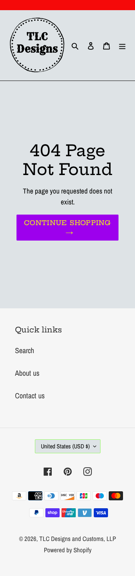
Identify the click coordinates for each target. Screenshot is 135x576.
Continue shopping (67, 223)
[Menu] (122, 45)
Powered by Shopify (68, 550)
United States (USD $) (65, 446)
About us (27, 373)
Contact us (30, 395)
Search (24, 350)
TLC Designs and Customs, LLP (77, 538)
